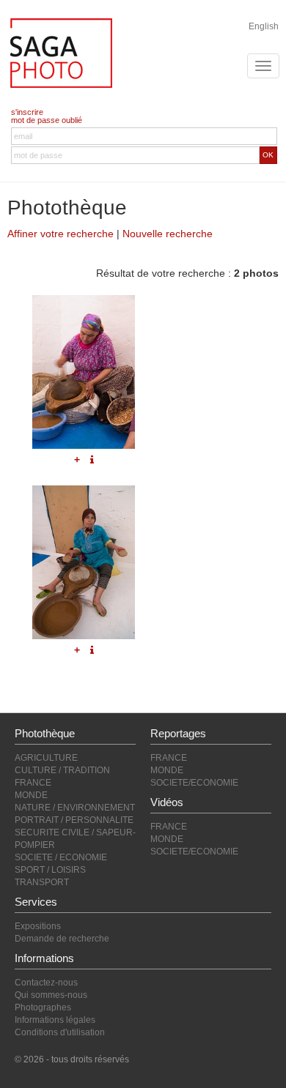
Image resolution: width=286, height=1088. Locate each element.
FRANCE (33, 783)
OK (268, 155)
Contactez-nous (46, 982)
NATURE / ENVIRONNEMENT (75, 807)
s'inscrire (27, 112)
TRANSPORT (42, 882)
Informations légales (55, 1020)
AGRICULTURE (46, 758)
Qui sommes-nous (51, 995)
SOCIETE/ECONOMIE (194, 783)
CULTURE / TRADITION (62, 770)
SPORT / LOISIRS (50, 870)
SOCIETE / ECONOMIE (61, 857)
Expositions (38, 926)
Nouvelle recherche (167, 233)
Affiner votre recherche (60, 233)
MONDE (31, 795)
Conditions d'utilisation (60, 1032)
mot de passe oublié (46, 120)
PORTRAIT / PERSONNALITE (74, 820)
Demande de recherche (62, 939)
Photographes (43, 1007)
